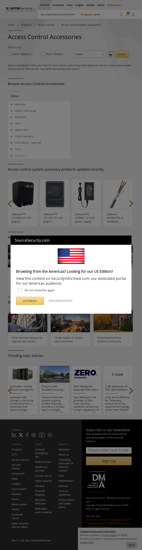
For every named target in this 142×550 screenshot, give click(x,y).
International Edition (61, 300)
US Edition (30, 301)
